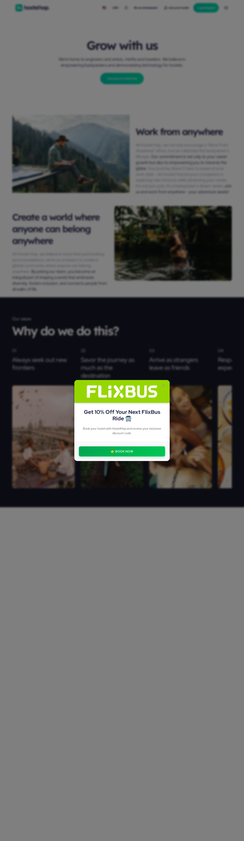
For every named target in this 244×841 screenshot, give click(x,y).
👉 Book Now (122, 451)
